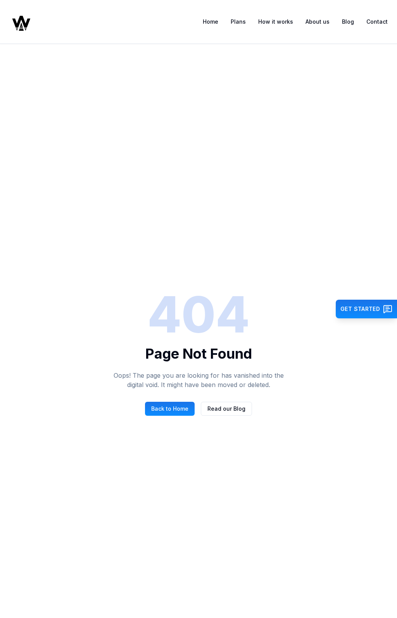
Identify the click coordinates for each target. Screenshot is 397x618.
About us (318, 21)
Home (210, 21)
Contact (377, 21)
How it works (275, 21)
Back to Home (169, 408)
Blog (348, 21)
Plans (238, 21)
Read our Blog (226, 408)
